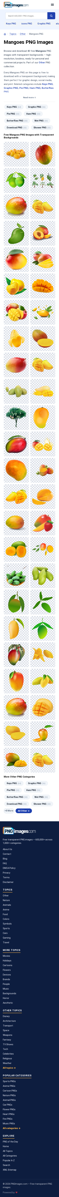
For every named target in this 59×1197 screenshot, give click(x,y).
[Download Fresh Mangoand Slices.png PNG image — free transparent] (42, 233)
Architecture (9, 1021)
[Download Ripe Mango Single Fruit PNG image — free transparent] (16, 470)
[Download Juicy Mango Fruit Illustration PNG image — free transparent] (42, 417)
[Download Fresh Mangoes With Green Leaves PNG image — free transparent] (42, 470)
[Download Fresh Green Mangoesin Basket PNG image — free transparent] (16, 575)
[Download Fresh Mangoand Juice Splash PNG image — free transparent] (42, 444)
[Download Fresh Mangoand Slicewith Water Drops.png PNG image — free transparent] (42, 654)
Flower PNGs (9, 1109)
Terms (6, 877)
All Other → (24, 811)
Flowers (7, 970)
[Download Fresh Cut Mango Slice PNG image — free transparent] (42, 496)
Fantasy (7, 1039)
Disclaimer (8, 882)
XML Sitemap (9, 1170)
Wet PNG (41, 120)
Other (23, 34)
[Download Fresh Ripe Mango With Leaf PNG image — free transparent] (16, 259)
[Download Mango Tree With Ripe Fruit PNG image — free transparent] (16, 417)
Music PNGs (9, 1123)
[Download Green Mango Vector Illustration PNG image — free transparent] (42, 628)
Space (6, 1030)
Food (5, 914)
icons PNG (26, 23)
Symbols (7, 923)
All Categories (10, 1155)
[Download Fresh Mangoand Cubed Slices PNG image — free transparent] (16, 760)
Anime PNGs (9, 1086)
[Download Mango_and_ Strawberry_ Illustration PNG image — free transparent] (42, 523)
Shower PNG (42, 127)
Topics (12, 34)
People (6, 984)
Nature (6, 900)
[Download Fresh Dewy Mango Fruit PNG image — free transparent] (16, 707)
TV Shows (8, 1044)
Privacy (6, 872)
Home (6, 1146)
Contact (7, 854)
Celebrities (8, 1054)
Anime (6, 909)
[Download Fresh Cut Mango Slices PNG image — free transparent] (42, 391)
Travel (6, 942)
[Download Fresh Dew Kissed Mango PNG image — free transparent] (42, 154)
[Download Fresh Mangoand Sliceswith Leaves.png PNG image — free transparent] (42, 549)
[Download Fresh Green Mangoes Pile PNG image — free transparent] (42, 575)
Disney (6, 1016)
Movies (6, 956)
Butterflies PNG (17, 120)
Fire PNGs (7, 1119)
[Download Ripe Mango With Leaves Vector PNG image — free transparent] (16, 602)
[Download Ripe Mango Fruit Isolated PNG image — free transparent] (16, 523)
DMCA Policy (9, 868)
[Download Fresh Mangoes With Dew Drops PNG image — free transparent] (16, 285)
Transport (8, 1025)
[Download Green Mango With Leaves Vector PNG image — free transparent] (42, 602)
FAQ (5, 863)
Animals (7, 905)
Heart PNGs (8, 1114)
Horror (6, 998)
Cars (5, 933)
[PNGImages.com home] (26, 5)
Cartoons (7, 965)
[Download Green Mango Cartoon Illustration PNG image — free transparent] (16, 233)
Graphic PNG (44, 23)
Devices (7, 974)
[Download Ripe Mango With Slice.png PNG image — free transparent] (42, 733)
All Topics (8, 1151)
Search (6, 1165)
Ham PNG (35, 88)
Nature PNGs (9, 1095)
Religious (7, 1058)
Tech (5, 1049)
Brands (6, 979)
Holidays (7, 960)
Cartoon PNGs (10, 1090)
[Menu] (52, 5)
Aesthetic (8, 1003)
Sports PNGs (9, 1081)
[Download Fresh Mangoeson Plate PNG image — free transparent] (16, 154)
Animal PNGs (9, 1100)
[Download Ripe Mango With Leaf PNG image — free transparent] (16, 444)
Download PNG (17, 127)
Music (6, 988)
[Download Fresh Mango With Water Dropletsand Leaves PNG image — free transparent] (42, 312)
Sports (6, 928)
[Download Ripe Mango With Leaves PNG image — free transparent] (16, 654)
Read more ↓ (29, 97)
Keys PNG (11, 23)
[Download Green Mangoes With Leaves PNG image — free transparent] (16, 180)
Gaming (7, 938)
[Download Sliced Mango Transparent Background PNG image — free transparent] (16, 338)
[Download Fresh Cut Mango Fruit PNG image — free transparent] (42, 338)
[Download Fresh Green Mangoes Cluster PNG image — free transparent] (16, 391)
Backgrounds (9, 993)
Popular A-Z (9, 1160)
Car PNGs (7, 1105)
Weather (7, 1063)
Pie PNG (23, 88)
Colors (6, 919)
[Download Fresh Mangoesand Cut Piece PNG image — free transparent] (42, 206)
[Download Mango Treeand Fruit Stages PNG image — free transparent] (42, 180)
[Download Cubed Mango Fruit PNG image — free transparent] (42, 285)
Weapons (7, 1035)
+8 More (9, 810)
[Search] (51, 15)
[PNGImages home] (5, 34)
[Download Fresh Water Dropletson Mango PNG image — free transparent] (16, 206)
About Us (7, 849)
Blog (5, 858)
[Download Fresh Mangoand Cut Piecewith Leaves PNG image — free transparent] (16, 312)
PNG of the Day (10, 1141)
